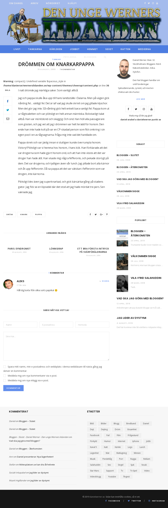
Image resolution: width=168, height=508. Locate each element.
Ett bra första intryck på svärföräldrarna (93, 250)
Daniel (12, 421)
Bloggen (90, 57)
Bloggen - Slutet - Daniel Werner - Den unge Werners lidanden (38, 437)
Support (110, 470)
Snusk (144, 464)
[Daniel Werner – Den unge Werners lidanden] (84, 26)
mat (107, 453)
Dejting (104, 429)
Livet (17, 49)
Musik (92, 459)
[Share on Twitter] (7, 109)
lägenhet (94, 453)
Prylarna (70, 57)
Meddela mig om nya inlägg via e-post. (28, 380)
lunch (142, 447)
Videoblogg (95, 476)
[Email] (7, 118)
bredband (131, 423)
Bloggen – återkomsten (132, 167)
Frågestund (133, 435)
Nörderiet (53, 3)
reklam (146, 459)
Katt (106, 447)
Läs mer (140, 99)
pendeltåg (107, 459)
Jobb (148, 441)
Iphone (135, 441)
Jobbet (75, 49)
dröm (9, 214)
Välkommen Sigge (128, 191)
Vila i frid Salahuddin (130, 203)
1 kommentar (67, 69)
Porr (121, 459)
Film (119, 435)
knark (24, 214)
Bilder (103, 423)
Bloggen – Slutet (128, 155)
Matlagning (121, 453)
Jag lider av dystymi (131, 318)
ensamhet (131, 429)
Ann (11, 456)
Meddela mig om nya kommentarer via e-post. (32, 375)
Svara (105, 281)
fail (108, 435)
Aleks (20, 281)
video (147, 470)
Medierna (144, 49)
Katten (125, 49)
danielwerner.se (97, 496)
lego (130, 447)
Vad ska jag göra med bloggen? (137, 179)
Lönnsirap (56, 248)
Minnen (137, 453)
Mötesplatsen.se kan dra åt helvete (37, 464)
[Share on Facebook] (7, 101)
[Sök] (104, 57)
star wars (94, 470)
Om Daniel (16, 3)
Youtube (112, 476)
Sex (109, 464)
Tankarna (35, 49)
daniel (146, 423)
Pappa (38, 214)
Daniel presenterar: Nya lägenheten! (35, 456)
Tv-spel (133, 470)
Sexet (109, 49)
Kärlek (118, 447)
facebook (94, 435)
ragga (133, 459)
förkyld (93, 441)
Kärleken (56, 49)
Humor (107, 441)
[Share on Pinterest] (106, 214)
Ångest (126, 476)
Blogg (116, 423)
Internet (121, 441)
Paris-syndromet (19, 248)
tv (122, 470)
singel (120, 464)
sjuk (132, 464)
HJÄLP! (72, 3)
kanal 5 (93, 447)
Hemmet (92, 49)
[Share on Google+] (101, 214)
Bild (92, 423)
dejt (92, 429)
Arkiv (34, 3)
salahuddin (95, 464)
